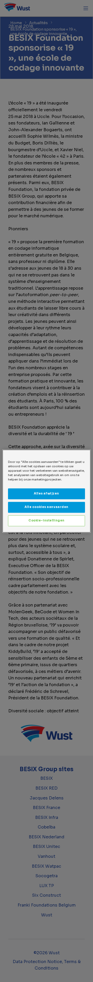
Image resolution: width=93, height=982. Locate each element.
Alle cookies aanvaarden (46, 507)
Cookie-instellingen (46, 520)
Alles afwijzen (46, 493)
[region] (46, 491)
